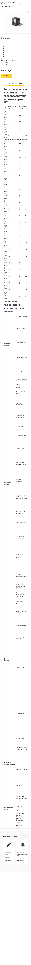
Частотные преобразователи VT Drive (22, 854)
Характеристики (15, 83)
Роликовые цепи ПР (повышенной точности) (8, 855)
